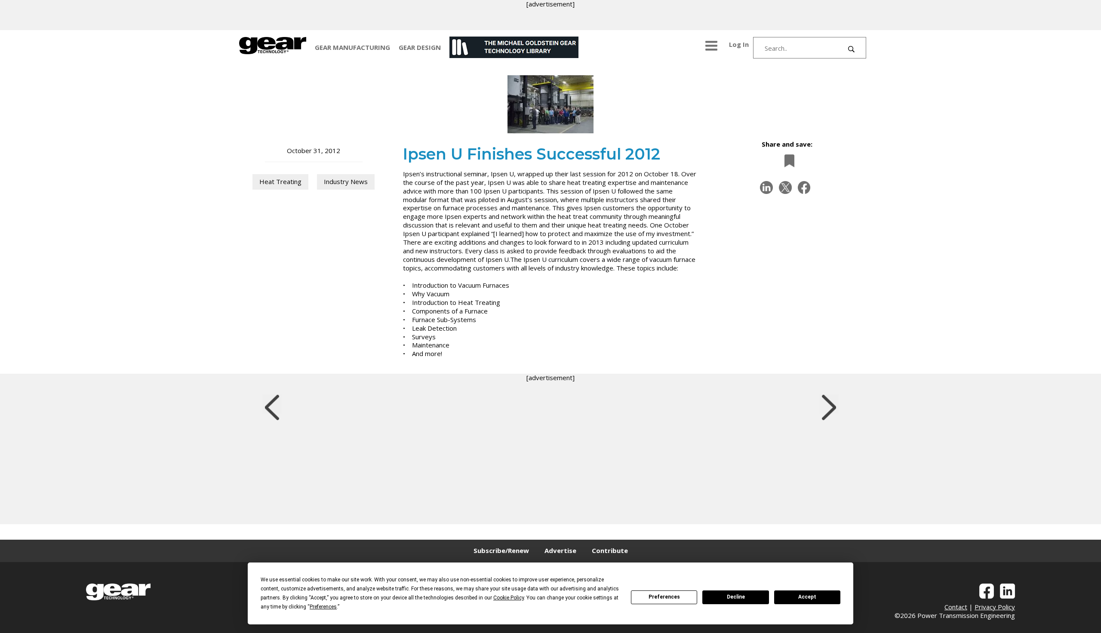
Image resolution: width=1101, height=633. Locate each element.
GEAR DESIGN (420, 47)
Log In (739, 44)
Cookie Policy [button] (508, 598)
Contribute (610, 550)
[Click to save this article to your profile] (787, 160)
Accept (807, 597)
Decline (736, 597)
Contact (955, 606)
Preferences (664, 597)
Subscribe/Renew (501, 550)
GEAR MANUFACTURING (352, 47)
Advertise (560, 550)
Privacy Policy (995, 606)
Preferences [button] (323, 607)
